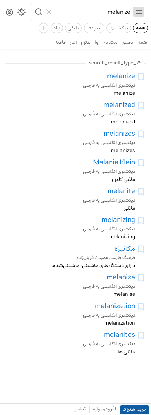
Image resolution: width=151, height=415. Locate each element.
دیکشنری (118, 28)
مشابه (110, 42)
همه (140, 28)
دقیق (127, 42)
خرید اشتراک (134, 410)
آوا (97, 42)
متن (85, 42)
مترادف (94, 28)
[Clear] (50, 12)
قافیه (60, 42)
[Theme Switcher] (21, 13)
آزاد (56, 28)
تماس (80, 409)
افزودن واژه (104, 409)
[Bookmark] (141, 77)
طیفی (73, 28)
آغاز (73, 42)
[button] (38, 12)
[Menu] (138, 12)
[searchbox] (92, 12)
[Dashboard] (9, 12)
